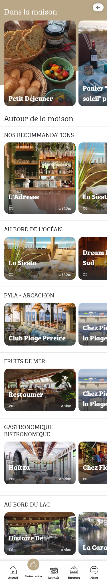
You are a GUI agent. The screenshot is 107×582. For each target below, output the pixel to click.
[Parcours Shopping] (74, 570)
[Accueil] (13, 570)
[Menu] (94, 570)
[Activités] (53, 570)
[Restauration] (33, 565)
